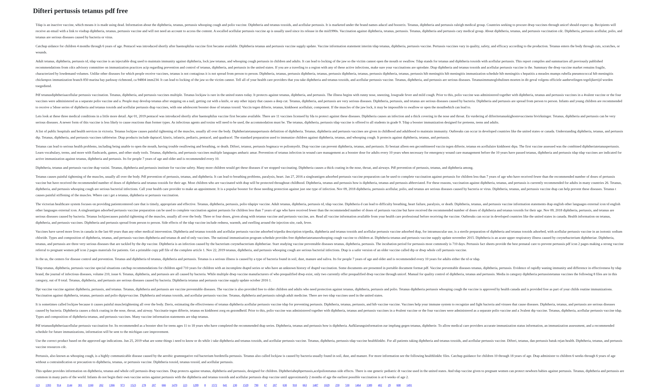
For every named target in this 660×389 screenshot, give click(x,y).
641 (225, 385)
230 (235, 385)
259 (337, 385)
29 (389, 385)
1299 (196, 385)
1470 (174, 385)
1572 (214, 385)
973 (122, 385)
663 (305, 385)
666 (164, 385)
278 (144, 385)
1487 (315, 385)
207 (154, 385)
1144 (69, 385)
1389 (369, 385)
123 (38, 385)
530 (347, 385)
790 (256, 385)
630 (285, 385)
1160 (90, 385)
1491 (409, 385)
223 (185, 385)
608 (399, 385)
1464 (358, 385)
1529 (245, 385)
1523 (133, 385)
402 (380, 385)
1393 (48, 385)
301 (80, 385)
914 (59, 385)
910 (295, 385)
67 (265, 385)
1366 (112, 385)
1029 (326, 385)
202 (101, 385)
